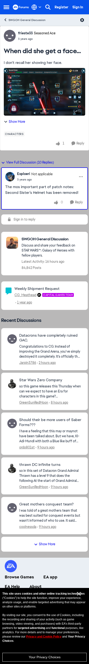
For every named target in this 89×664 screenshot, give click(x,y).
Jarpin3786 (27, 362)
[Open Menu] (82, 20)
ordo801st (27, 447)
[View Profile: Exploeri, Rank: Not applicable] (10, 176)
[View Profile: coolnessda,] (12, 508)
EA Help (12, 586)
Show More (17, 121)
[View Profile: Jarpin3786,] (12, 339)
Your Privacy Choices (45, 657)
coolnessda (27, 527)
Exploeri (23, 174)
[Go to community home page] (21, 7)
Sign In (77, 7)
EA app (50, 577)
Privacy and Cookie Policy (43, 636)
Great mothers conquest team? (46, 504)
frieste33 (25, 33)
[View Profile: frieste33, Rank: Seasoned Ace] (10, 36)
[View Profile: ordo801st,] (12, 423)
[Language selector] (36, 7)
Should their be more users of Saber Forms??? (50, 422)
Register (61, 7)
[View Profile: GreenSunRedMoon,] (12, 383)
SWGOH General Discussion (27, 20)
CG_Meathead (25, 295)
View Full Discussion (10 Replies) (30, 162)
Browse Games (19, 577)
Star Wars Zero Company (40, 380)
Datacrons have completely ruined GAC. (48, 338)
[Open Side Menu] (6, 7)
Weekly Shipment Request (37, 288)
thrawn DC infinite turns (40, 464)
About (35, 586)
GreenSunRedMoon (33, 402)
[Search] (48, 7)
